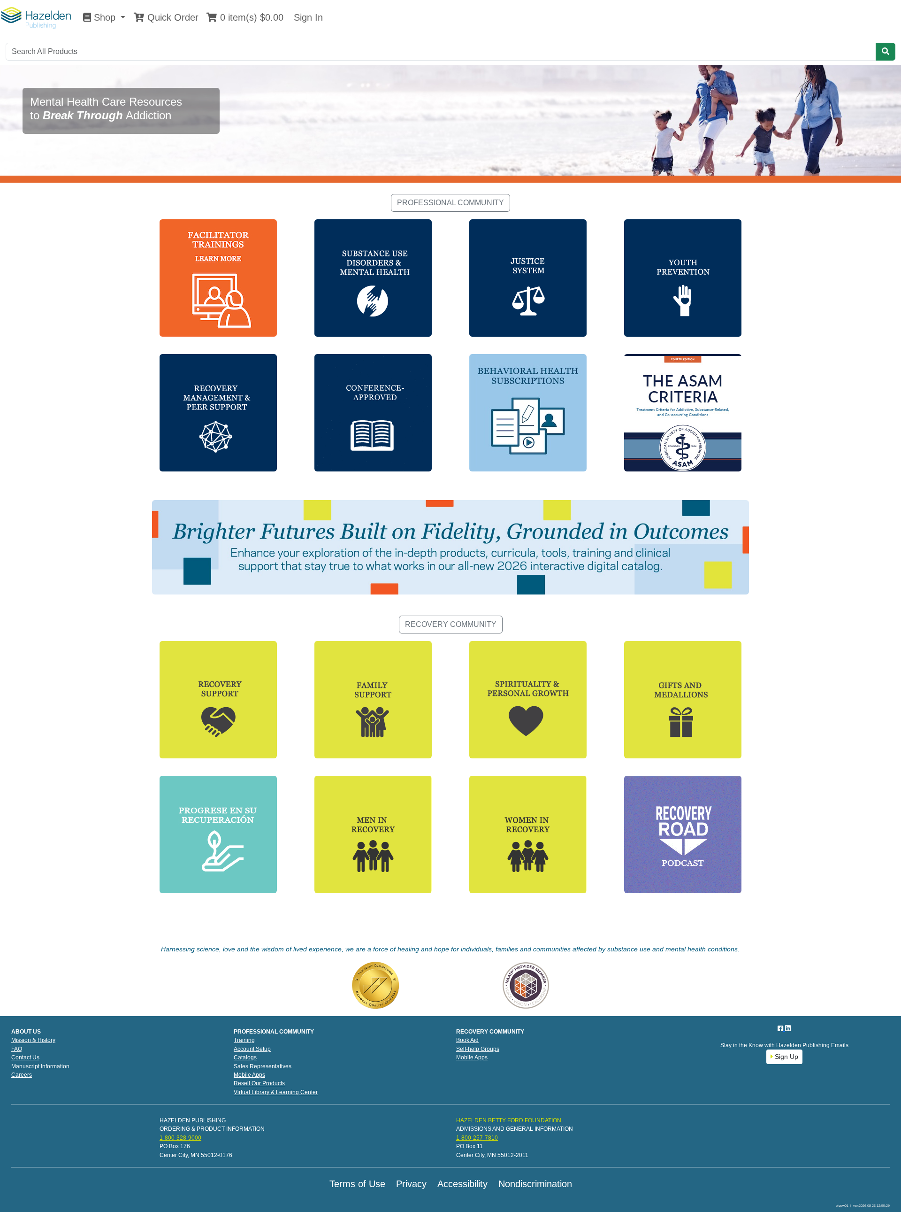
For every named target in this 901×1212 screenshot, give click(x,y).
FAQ (16, 1049)
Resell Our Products (259, 1083)
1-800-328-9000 (180, 1138)
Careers (21, 1075)
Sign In (307, 17)
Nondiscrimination (535, 1184)
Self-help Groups (477, 1049)
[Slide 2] (450, 169)
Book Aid (467, 1040)
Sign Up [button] (785, 1056)
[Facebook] (781, 1028)
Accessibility (462, 1184)
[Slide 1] (434, 169)
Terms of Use (357, 1184)
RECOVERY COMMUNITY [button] (450, 624)
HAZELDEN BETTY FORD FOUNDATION (508, 1120)
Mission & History (33, 1040)
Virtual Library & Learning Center (276, 1092)
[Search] (885, 52)
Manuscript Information (40, 1066)
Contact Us (25, 1057)
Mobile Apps (249, 1075)
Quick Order (172, 17)
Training (244, 1040)
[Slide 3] (467, 169)
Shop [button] (104, 17)
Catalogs (245, 1057)
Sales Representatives (262, 1066)
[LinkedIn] (788, 1028)
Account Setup (252, 1049)
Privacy (411, 1184)
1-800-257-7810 (477, 1138)
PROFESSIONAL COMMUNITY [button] (450, 203)
